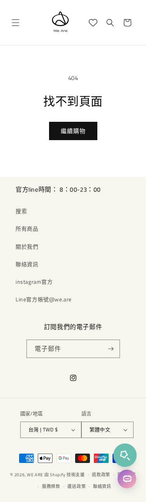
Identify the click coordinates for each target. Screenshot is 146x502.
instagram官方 (34, 282)
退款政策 (101, 475)
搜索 (21, 211)
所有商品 (27, 228)
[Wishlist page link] (93, 22)
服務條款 (51, 486)
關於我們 (27, 246)
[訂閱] (111, 349)
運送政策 (76, 486)
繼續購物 (73, 130)
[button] (15, 22)
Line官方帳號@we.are (44, 299)
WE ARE (35, 474)
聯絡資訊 (27, 264)
